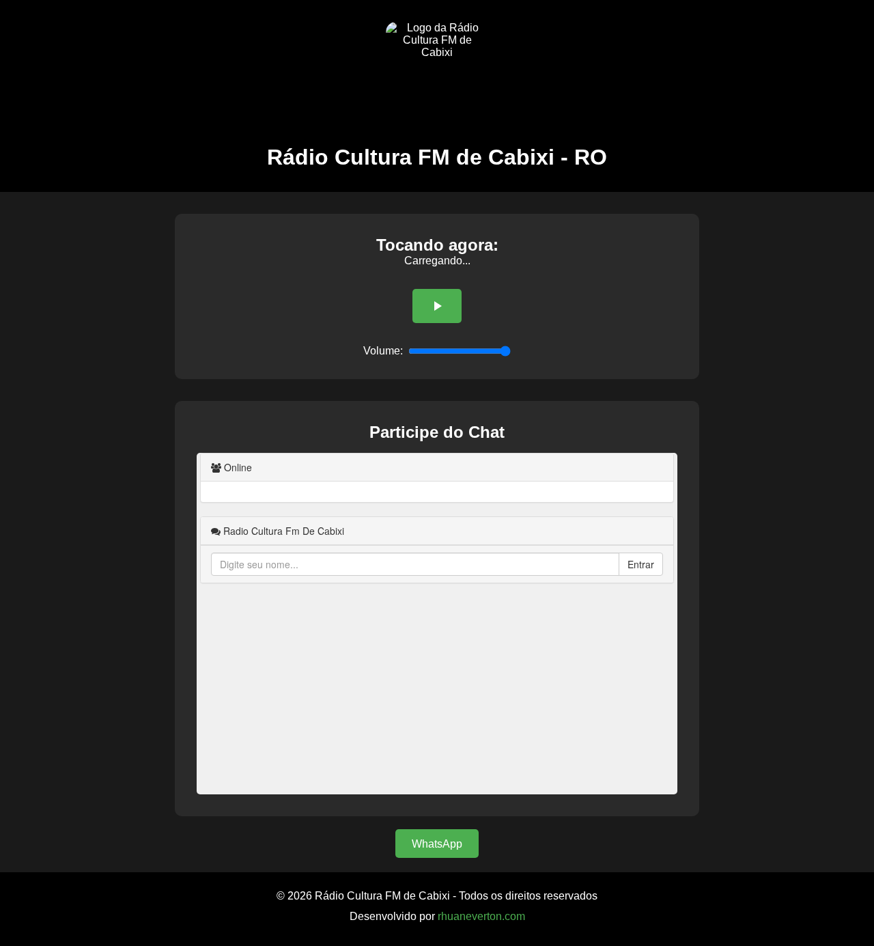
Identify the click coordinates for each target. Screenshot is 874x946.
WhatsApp (437, 844)
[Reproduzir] (437, 306)
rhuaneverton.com (481, 916)
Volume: (383, 351)
